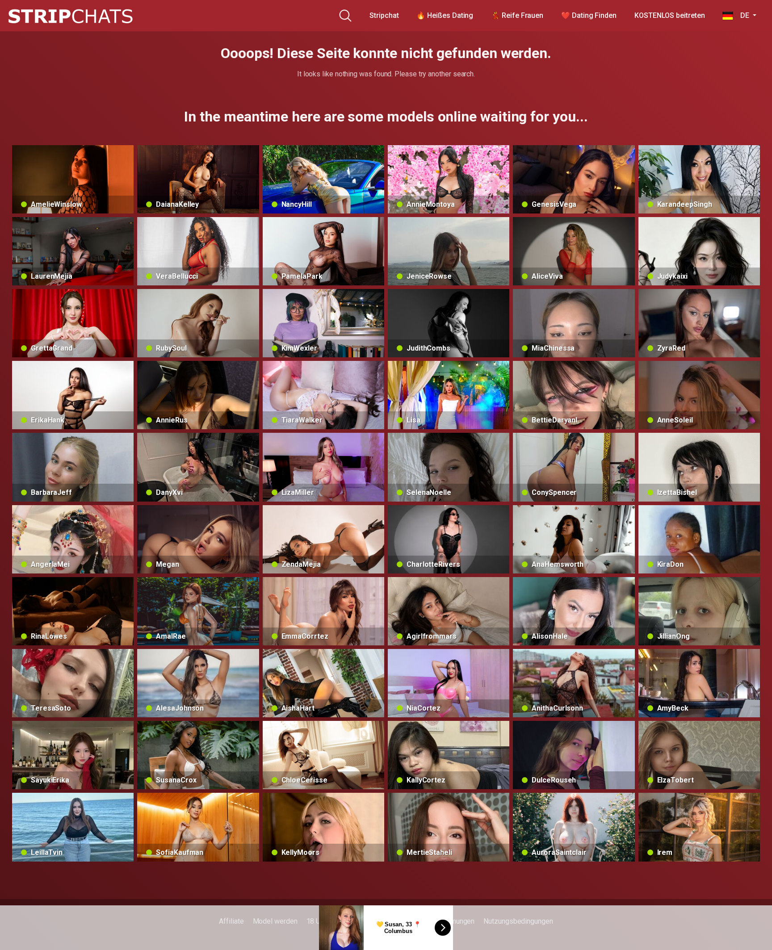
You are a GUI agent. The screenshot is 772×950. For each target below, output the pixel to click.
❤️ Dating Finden (589, 15)
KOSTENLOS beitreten (669, 15)
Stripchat (384, 15)
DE (742, 15)
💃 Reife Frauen (517, 15)
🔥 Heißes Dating (444, 15)
